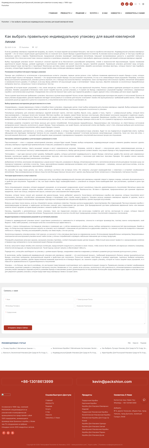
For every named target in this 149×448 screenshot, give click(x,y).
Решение (143, 343)
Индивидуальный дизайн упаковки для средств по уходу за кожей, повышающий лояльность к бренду (75, 353)
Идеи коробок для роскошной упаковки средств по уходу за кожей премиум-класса (124, 353)
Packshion (5, 22)
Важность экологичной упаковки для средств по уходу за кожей (26, 353)
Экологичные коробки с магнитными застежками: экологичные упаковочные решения (75, 348)
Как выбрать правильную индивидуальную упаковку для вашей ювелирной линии (42, 22)
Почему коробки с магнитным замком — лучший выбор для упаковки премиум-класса (19, 348)
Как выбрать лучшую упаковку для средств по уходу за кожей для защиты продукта (124, 348)
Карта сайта (93, 444)
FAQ (129, 343)
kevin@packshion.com (112, 381)
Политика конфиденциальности (110, 444)
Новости (135, 343)
